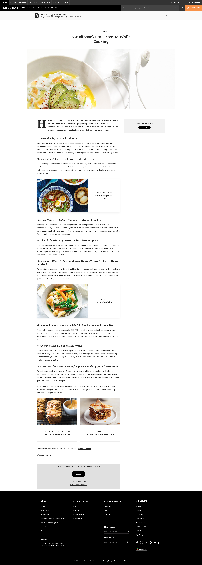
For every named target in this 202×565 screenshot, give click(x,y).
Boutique (13, 2)
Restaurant (22, 2)
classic (52, 245)
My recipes (76, 510)
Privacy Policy (107, 561)
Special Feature (101, 31)
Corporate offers (141, 526)
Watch (54, 8)
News (43, 506)
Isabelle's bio (45, 514)
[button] (176, 8)
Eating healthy (104, 302)
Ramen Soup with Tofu (103, 197)
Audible (64, 130)
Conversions (45, 535)
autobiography (52, 143)
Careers (65, 2)
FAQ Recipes (108, 506)
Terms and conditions (121, 561)
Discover (36, 8)
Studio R (43, 527)
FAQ (105, 510)
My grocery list (77, 519)
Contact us (107, 514)
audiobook (42, 167)
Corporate (56, 2)
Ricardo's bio (45, 510)
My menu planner (78, 514)
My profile (76, 506)
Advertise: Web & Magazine (50, 523)
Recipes (4, 2)
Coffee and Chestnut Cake (100, 434)
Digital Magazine (141, 535)
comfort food (43, 357)
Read (47, 8)
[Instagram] (146, 542)
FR (184, 2)
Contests (44, 531)
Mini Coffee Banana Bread (57, 434)
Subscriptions (33, 2)
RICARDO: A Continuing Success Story (53, 519)
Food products (45, 2)
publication (75, 269)
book (110, 371)
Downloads (44, 539)
